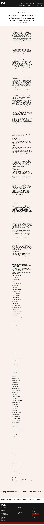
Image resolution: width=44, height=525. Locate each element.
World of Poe (19, 49)
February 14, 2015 (25, 22)
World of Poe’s (19, 237)
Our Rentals (9, 501)
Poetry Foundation (18, 477)
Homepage (3, 499)
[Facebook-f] (32, 517)
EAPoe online (21, 81)
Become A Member (32, 3)
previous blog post (20, 38)
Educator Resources (38, 499)
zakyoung (20, 22)
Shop (22, 3)
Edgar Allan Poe (22, 5)
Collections (33, 5)
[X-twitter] (34, 517)
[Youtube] (37, 517)
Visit (7, 499)
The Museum (28, 5)
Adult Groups (31, 499)
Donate (26, 3)
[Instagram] (35, 517)
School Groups (25, 499)
